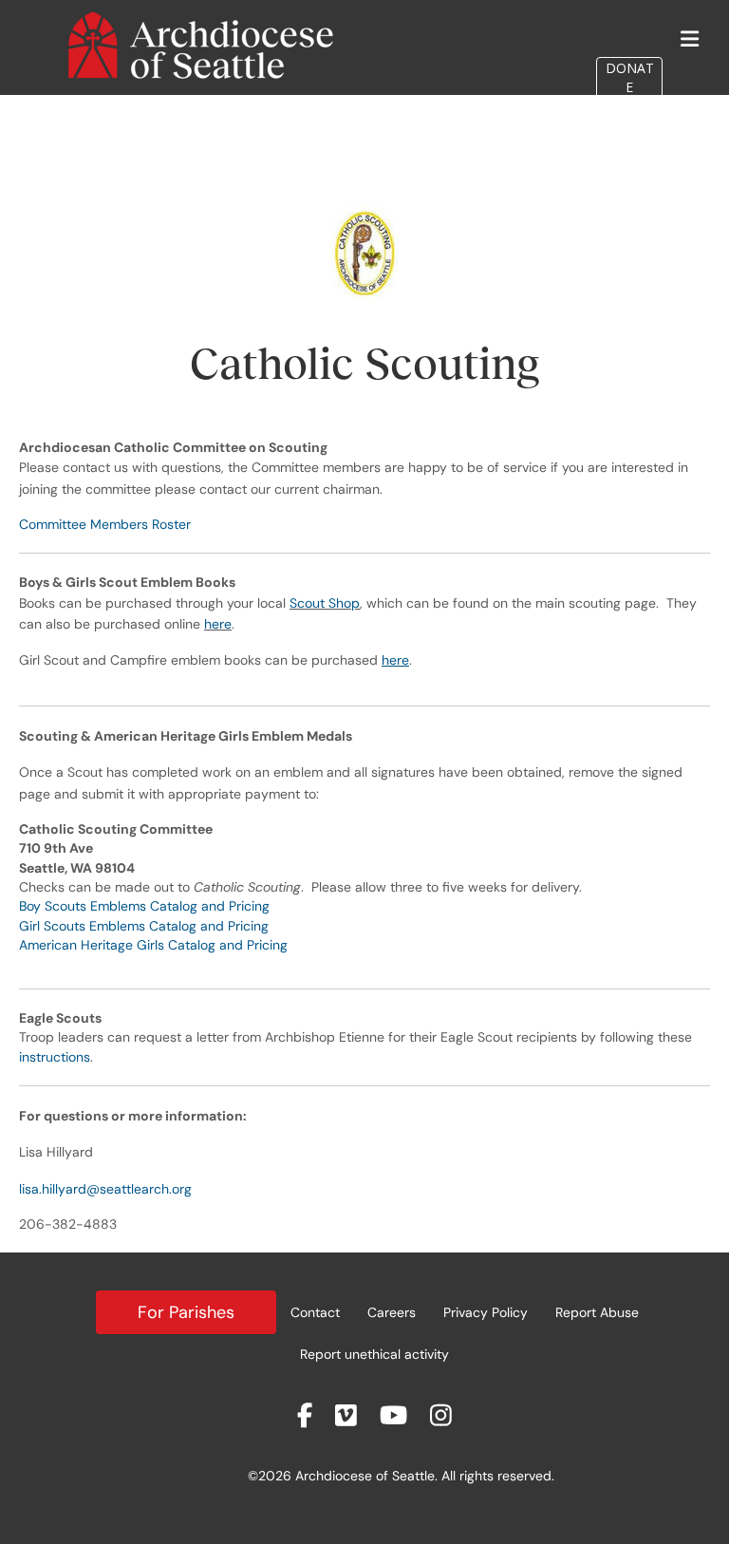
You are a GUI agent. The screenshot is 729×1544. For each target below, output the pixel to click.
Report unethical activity (374, 1354)
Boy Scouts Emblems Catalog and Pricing (144, 905)
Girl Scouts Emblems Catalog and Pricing (144, 925)
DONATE (630, 77)
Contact (315, 1312)
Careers (391, 1312)
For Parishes (186, 1312)
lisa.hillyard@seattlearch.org (105, 1188)
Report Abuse (597, 1312)
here (218, 623)
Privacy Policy (485, 1312)
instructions (54, 1056)
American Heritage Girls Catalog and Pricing (153, 944)
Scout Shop (325, 603)
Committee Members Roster (105, 524)
